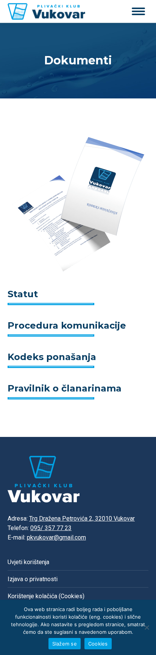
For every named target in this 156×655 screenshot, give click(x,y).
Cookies (98, 644)
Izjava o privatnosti (33, 579)
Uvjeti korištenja (28, 562)
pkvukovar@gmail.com (56, 537)
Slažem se (64, 644)
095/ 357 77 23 (51, 528)
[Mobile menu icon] (138, 11)
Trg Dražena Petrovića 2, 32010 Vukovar (82, 518)
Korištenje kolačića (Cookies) (46, 596)
